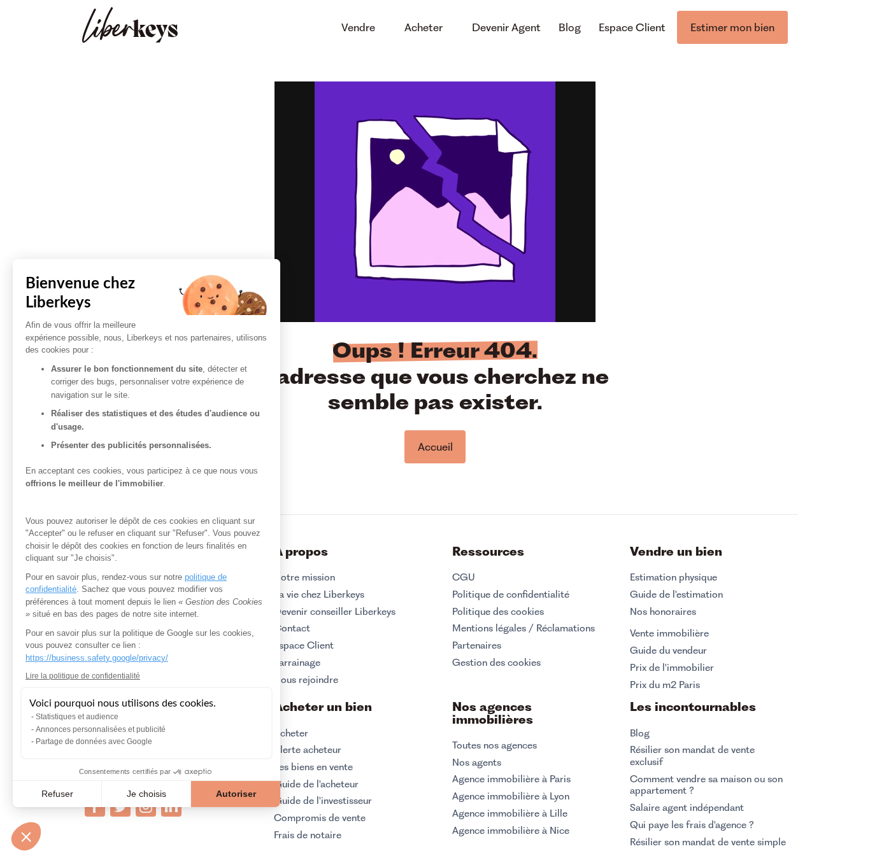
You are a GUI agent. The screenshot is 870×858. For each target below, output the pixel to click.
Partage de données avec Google (94, 741)
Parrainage (297, 662)
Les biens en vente (313, 767)
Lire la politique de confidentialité (82, 676)
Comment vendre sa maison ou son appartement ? (706, 785)
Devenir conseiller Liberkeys (335, 611)
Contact (292, 628)
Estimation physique (673, 577)
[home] (130, 26)
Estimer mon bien (732, 27)
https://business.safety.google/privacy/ (96, 658)
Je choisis (146, 794)
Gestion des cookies (496, 662)
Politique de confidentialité (510, 594)
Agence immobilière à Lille (509, 813)
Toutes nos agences (494, 745)
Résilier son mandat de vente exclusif (692, 756)
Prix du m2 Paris (665, 685)
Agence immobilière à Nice (510, 830)
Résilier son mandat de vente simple (708, 842)
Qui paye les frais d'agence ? (692, 825)
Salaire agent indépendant (687, 807)
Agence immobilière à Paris (511, 779)
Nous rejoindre (306, 680)
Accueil (435, 446)
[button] (26, 836)
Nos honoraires (663, 611)
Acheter (291, 733)
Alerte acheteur (307, 750)
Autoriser (236, 794)
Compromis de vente (320, 818)
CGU (463, 577)
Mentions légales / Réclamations (523, 628)
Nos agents (476, 762)
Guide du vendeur (668, 650)
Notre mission (304, 577)
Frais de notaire (307, 835)
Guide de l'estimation (676, 594)
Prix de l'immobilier (672, 667)
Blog (640, 733)
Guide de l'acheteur (316, 784)
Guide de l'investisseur (323, 800)
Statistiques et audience (77, 716)
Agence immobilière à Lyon (510, 796)
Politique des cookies (498, 611)
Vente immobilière (669, 633)
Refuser (57, 794)
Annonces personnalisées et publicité (101, 729)
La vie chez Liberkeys (319, 594)
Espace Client (304, 645)
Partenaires (476, 645)
